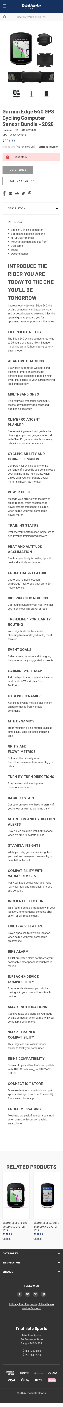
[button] (47, 146)
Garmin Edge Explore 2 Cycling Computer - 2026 (46, 1226)
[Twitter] (23, 193)
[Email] (10, 193)
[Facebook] (4, 193)
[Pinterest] (29, 193)
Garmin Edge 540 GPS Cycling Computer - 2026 (15, 1226)
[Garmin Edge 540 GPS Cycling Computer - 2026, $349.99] (16, 1195)
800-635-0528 (33, 1350)
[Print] (17, 193)
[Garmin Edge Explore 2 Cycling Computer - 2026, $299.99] (47, 1195)
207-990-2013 (33, 1354)
